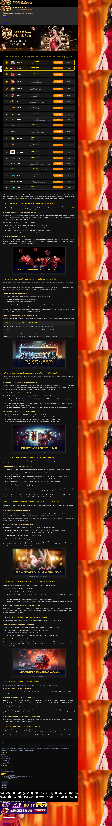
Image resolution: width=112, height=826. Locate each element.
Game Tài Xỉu (6, 10)
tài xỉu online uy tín (55, 748)
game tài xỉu (20, 748)
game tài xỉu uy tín (13, 750)
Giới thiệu (3, 754)
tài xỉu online (21, 198)
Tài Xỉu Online (6, 7)
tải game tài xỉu (5, 750)
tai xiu (8, 748)
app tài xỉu (32, 748)
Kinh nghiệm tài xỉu (7, 12)
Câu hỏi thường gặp (5, 762)
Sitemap (28, 801)
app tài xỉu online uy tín (65, 748)
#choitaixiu (4, 785)
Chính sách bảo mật (5, 758)
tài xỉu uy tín (21, 750)
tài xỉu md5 (26, 748)
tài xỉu (3, 748)
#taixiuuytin (4, 787)
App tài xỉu (5, 15)
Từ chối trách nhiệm (5, 760)
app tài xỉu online (46, 748)
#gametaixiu (4, 783)
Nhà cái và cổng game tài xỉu (7, 771)
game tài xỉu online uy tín (29, 750)
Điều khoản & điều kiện (6, 756)
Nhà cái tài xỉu (6, 18)
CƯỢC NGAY (58, 62)
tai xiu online (39, 748)
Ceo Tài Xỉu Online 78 (5, 763)
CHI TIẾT (68, 62)
